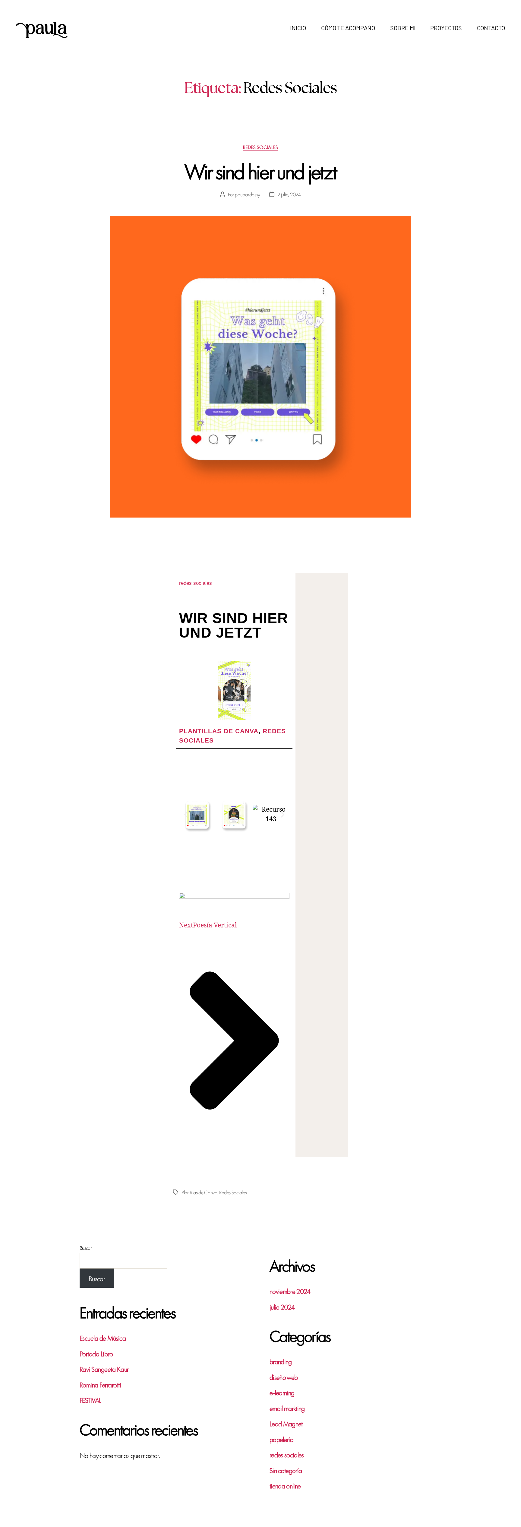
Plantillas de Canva (218, 730)
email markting (287, 1408)
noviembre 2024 (290, 1291)
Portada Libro (96, 1353)
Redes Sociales (233, 1192)
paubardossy (247, 194)
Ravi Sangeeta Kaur (104, 1368)
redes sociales (260, 147)
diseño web (284, 1377)
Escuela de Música (103, 1337)
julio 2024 (282, 1306)
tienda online (285, 1485)
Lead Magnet (286, 1423)
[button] (186, 814)
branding (281, 1361)
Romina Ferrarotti (100, 1384)
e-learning (282, 1392)
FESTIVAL (90, 1400)
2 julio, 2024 (289, 194)
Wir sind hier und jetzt (261, 170)
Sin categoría (286, 1470)
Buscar (86, 1247)
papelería (281, 1439)
